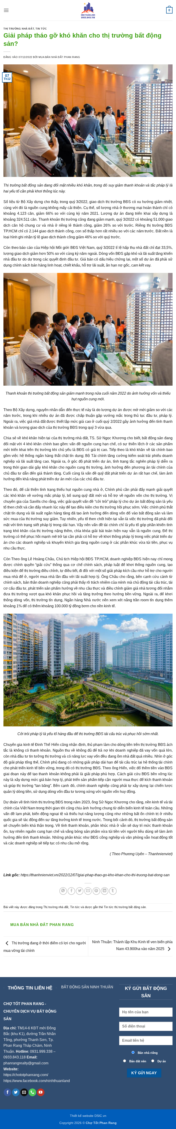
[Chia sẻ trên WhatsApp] (63, 891)
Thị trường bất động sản (23, 185)
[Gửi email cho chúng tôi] (24, 1092)
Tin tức (41, 28)
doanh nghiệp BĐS (125, 559)
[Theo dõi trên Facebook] (7, 1092)
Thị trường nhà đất (18, 28)
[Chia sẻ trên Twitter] (79, 891)
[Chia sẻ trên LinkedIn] (104, 891)
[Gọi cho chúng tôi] (32, 1092)
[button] (6, 10)
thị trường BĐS (118, 202)
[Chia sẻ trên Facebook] (71, 891)
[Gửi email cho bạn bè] (88, 891)
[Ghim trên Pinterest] (96, 891)
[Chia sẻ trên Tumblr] (113, 891)
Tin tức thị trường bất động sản (125, 907)
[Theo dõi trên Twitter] (16, 1092)
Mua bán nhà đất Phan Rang (59, 57)
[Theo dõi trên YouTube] (40, 1092)
